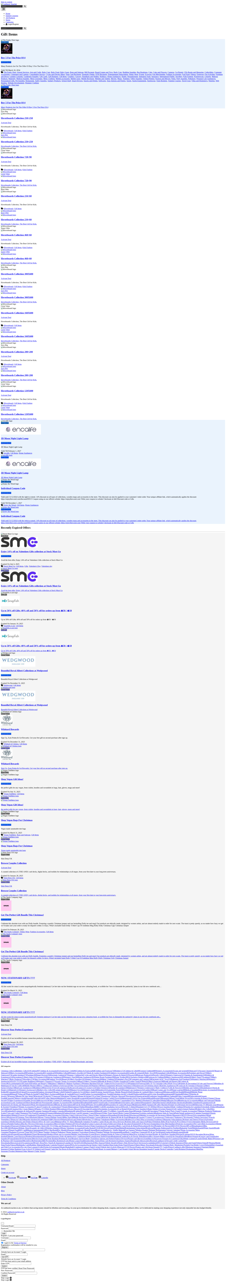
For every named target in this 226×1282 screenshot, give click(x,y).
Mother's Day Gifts (45, 1090)
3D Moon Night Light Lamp (14, 438)
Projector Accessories (185, 1124)
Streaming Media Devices (203, 1122)
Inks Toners (96, 1141)
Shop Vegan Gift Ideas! (12, 779)
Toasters (51, 1113)
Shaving (161, 1103)
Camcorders (112, 1126)
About (3, 1187)
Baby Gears (64, 72)
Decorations (19, 1077)
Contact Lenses (94, 1124)
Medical (63, 1084)
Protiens (29, 1136)
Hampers (25, 1113)
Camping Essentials (202, 1113)
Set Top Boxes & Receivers (66, 1149)
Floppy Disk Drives (126, 1143)
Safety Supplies (41, 81)
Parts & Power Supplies (138, 1109)
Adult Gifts (163, 1084)
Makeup (59, 1122)
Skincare (194, 1071)
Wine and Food (190, 1143)
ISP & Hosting (78, 1126)
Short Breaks (32, 1103)
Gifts (26, 566)
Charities (106, 1145)
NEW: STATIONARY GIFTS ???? (18, 978)
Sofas (11, 1088)
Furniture (31, 1075)
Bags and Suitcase (77, 72)
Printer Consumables (123, 1100)
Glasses (129, 1105)
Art (42, 1098)
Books (20, 1096)
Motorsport (127, 1098)
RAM (9, 1128)
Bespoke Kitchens (31, 1120)
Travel (118, 1098)
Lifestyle (48, 1096)
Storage (201, 1086)
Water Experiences (99, 1126)
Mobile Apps (75, 79)
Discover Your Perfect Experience (17, 1029)
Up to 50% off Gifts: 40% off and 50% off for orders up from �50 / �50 (36, 610)
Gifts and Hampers (107, 1100)
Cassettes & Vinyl (71, 1143)
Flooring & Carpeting (193, 1107)
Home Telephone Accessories (72, 1128)
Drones (131, 1145)
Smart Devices (77, 81)
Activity (114, 1147)
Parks (173, 79)
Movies (113, 79)
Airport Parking (189, 1109)
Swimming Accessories (108, 1109)
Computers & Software (24, 1111)
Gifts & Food (124, 1117)
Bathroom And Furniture (181, 1079)
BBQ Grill (100, 1107)
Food (94, 1103)
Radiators (14, 1132)
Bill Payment (89, 72)
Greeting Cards (108, 1098)
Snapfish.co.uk (9, 626)
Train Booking (161, 81)
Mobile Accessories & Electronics (154, 1115)
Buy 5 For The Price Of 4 (13, 57)
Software (73, 1088)
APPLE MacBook (50, 1130)
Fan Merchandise (158, 74)
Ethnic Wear (133, 74)
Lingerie (208, 77)
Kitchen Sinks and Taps (135, 1122)
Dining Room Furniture (104, 1077)
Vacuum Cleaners (207, 1071)
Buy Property (155, 1136)
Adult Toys (175, 1105)
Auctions (149, 1134)
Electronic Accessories (209, 1090)
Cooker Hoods (72, 1098)
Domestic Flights (88, 74)
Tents (27, 1132)
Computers (13, 1092)
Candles (124, 1136)
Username (4, 1238)
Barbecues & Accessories (189, 1100)
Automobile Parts (115, 1090)
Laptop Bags (129, 1111)
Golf (167, 1103)
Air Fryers (117, 1084)
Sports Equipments (139, 81)
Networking (144, 1126)
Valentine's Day (34, 566)
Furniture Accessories (36, 1073)
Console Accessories (189, 1111)
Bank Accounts (105, 1149)
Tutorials (205, 1147)
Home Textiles (121, 1077)
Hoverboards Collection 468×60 (16, 235)
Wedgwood (8, 685)
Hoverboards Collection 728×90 (16, 157)
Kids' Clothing (178, 1107)
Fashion (10, 1111)
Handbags (91, 1107)
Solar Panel (123, 1145)
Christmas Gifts (8, 1071)
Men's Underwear (157, 1092)
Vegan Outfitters (10, 794)
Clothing (35, 1071)
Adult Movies (134, 1149)
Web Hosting (51, 1109)
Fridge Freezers (102, 1088)
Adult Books (125, 1115)
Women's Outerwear (175, 1075)
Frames (15, 1134)
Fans (202, 1120)
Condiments (44, 1120)
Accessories (32, 1092)
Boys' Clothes (45, 1086)
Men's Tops (197, 1077)
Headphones (207, 1088)
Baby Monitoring (177, 1145)
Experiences (206, 1103)
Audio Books (89, 1128)
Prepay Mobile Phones (118, 1092)
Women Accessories (27, 1107)
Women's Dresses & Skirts (117, 1075)
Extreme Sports (102, 1092)
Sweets (80, 1149)
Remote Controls (50, 1145)
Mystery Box (38, 1143)
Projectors (12, 1117)
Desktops (66, 1096)
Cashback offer (180, 1147)
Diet (130, 1092)
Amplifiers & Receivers (153, 1139)
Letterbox (70, 1136)
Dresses (99, 1113)
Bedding (38, 1088)
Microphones (63, 1109)
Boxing (153, 1141)
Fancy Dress (89, 1115)
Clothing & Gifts (132, 1071)
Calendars (42, 1113)
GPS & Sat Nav (153, 1132)
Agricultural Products (88, 1132)
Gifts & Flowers (176, 1088)
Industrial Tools (145, 77)
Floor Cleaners (141, 1132)
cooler (147, 1141)
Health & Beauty (107, 1081)
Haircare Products (145, 1075)
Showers (14, 1143)
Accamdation (151, 1143)
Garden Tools (135, 1081)
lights (165, 1100)
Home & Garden (67, 1094)
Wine (155, 1107)
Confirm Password (8, 1273)
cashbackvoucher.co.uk (15, 1212)
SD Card (23, 1130)
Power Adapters (101, 1134)
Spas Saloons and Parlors (116, 81)
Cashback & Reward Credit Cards (170, 1141)
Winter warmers (190, 1139)
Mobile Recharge (87, 79)
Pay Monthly (63, 1130)
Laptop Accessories (54, 1115)
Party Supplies (181, 79)
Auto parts (43, 1139)
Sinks (174, 1132)
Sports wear (212, 1105)
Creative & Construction (52, 1107)
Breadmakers (198, 1126)
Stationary (179, 1117)
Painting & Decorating (189, 1084)
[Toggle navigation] (3, 9)
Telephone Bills (159, 1122)
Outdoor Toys (55, 1079)
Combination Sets (69, 1100)
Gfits (181, 1139)
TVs (126, 1084)
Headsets (147, 1100)
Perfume (35, 1117)
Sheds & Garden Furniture (98, 1073)
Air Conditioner (80, 1136)
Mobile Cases (13, 1136)
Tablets (98, 1098)
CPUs (179, 1122)
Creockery (165, 1143)
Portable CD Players (163, 1126)
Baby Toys (150, 1073)
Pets (46, 1088)
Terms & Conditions (8, 1199)
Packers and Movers (162, 79)
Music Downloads (148, 1145)
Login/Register (13, 24)
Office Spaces (99, 1143)
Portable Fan (189, 1145)
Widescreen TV (200, 1105)
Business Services (79, 1139)
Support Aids (73, 1130)
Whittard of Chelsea (11, 744)
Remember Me (9, 1231)
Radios (129, 1120)
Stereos (146, 1136)
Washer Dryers (94, 1105)
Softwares (102, 81)
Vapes (35, 1134)
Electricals (39, 1096)
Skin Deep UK (9, 878)
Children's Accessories (119, 1073)
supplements (168, 1094)
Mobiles (62, 1098)
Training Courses (174, 81)
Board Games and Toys (104, 72)
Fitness (193, 74)
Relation (182, 1149)
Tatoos (13, 1145)
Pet (186, 1136)
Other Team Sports (111, 1113)
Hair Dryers (186, 1098)
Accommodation (16, 1084)
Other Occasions (41, 1079)
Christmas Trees (24, 1117)
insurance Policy (59, 1136)
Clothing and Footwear (105, 1071)
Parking (16, 1128)
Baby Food (55, 72)
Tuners (112, 1128)
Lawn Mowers (75, 1109)
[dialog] (113, 1249)
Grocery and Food (207, 1136)
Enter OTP (5, 1263)
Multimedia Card (23, 1145)
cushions (159, 1120)
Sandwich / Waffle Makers (114, 1130)
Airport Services (23, 72)
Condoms (78, 1147)
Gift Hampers (53, 77)
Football (84, 1124)
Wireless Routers (142, 1130)
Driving (180, 1134)
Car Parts (97, 1096)
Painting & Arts (65, 1139)
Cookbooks (32, 1115)
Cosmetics (51, 1073)
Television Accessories (45, 1124)
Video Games (183, 1096)
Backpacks (89, 1143)
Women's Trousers (46, 1081)
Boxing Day (173, 1100)
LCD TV (153, 1084)
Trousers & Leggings (170, 1139)
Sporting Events (88, 1134)
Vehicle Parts (201, 1143)
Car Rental (179, 72)
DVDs (76, 1124)
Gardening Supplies (31, 77)
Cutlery (36, 1098)
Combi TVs (107, 1111)
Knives (207, 1134)
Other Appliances (102, 1115)
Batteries (134, 1117)
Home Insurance (73, 1132)
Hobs (171, 1115)
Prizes (171, 1147)
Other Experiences (17, 1100)
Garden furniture (19, 1075)
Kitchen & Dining (110, 1117)
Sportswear (151, 81)
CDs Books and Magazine (194, 72)
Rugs (123, 1132)
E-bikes (141, 1141)
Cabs (150, 72)
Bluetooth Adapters (83, 1122)
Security (8, 1134)
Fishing (23, 1126)
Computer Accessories (61, 1103)
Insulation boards (146, 1149)
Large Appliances (18, 1103)
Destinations (191, 1149)
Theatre (65, 1107)
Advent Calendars (174, 1130)
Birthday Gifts (23, 1071)
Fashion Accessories (173, 74)
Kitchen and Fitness (191, 1120)
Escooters (82, 1098)
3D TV (50, 1126)
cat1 (20, 1143)
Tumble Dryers (31, 1100)
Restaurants (30, 81)
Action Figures (166, 1109)
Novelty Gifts (159, 1075)
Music (119, 79)
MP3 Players (55, 1120)
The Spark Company (11, 932)
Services (22, 1136)
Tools (7, 1145)
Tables (68, 1092)
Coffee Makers (51, 1098)
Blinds (15, 1115)
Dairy (182, 1136)
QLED (81, 1143)
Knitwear (150, 1128)
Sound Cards (50, 1149)
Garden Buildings (30, 1081)
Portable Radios (14, 1124)
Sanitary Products (54, 81)
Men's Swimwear (52, 1094)
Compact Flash (88, 1147)
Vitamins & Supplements (194, 1075)
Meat (131, 1134)
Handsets (70, 1111)
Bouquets (166, 1098)
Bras (151, 1098)
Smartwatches (143, 1096)
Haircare (147, 1094)
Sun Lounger (33, 1147)
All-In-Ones (175, 1136)
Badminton (116, 1136)
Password (4, 1228)
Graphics (71, 77)
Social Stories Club (94, 1145)
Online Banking (15, 1149)
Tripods (96, 1149)
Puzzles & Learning (118, 1088)
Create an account (7, 1172)
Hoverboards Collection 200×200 (17, 352)
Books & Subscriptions (65, 1105)
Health (104, 1105)
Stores (8, 20)
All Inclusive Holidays (138, 1077)
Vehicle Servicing (201, 1117)
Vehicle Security (111, 1143)
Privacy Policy (6, 1195)
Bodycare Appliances (24, 1088)
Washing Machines (91, 1084)
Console (142, 1117)
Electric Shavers (119, 1096)
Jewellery (178, 77)
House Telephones (103, 1120)
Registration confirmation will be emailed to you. (19, 1245)
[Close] (2, 1223)
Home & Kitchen (86, 1096)
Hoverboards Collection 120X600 (17, 391)
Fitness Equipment (109, 1086)
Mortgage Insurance (194, 1147)
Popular (158, 1098)
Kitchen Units (69, 1115)
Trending (14, 1107)
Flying (11, 1139)
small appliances (187, 1113)
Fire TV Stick (69, 1122)
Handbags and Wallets (90, 77)
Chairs (27, 1084)
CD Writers (36, 1149)
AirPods (149, 1122)
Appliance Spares (124, 1141)
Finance (21, 1134)
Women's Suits (90, 1090)
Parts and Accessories (63, 1134)
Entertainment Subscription (118, 74)
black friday (30, 1077)
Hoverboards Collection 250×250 (17, 118)
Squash (156, 1147)
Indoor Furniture (75, 1084)
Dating (17, 1139)
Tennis (60, 1145)
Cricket (98, 1147)
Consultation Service (37, 74)
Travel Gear (186, 81)
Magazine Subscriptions (173, 1120)
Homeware (170, 1092)
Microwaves (43, 1100)
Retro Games (125, 1113)
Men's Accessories (18, 1073)
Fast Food (186, 74)
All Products (10, 18)
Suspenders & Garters (117, 1105)
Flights (212, 1098)
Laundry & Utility (38, 1128)
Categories (10, 22)
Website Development (16, 83)
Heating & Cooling (141, 1092)
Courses (66, 1145)
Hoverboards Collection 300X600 (17, 274)
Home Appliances (114, 77)
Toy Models (137, 1100)
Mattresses (132, 1088)
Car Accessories (14, 1147)
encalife (7, 453)
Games (82, 1088)
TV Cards (164, 1147)
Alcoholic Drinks (209, 1107)
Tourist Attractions (125, 1086)
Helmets (152, 1130)
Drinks (90, 1098)
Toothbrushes (85, 1141)
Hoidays (51, 1134)
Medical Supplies (22, 79)
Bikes (99, 1111)
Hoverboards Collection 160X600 (17, 313)
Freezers (13, 1096)
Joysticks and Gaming (132, 1103)
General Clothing (147, 1071)
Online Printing (148, 79)
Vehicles (125, 1134)
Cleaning (15, 1109)
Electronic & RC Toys (161, 1079)
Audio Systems (109, 1103)
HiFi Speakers (149, 1105)
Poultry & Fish (159, 1134)
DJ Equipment (17, 1141)
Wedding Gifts (63, 1073)
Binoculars (88, 1149)
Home (8, 14)
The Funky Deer (10, 72)
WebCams (91, 1136)
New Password (6, 1271)
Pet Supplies (20, 81)
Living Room (157, 1094)
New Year (48, 1143)
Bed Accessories (209, 1124)
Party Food (176, 1111)
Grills (41, 1147)
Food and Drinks (76, 1120)
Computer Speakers (42, 1111)
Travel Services (140, 1143)
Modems (19, 1151)
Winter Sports (58, 1117)
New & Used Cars (47, 1122)
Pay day (24, 1147)
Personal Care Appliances (206, 79)
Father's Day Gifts (204, 1109)
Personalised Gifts (164, 1073)
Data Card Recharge (73, 74)
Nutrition (126, 79)
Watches (211, 81)
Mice (57, 1124)
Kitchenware (199, 77)
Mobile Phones (31, 1086)
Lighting (187, 1077)
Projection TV (89, 1120)
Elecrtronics (131, 1096)
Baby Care (46, 72)
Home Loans (75, 1141)
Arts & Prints (133, 1126)
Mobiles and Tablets (102, 79)
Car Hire (137, 1120)
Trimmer (166, 1145)
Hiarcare (121, 1147)
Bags (82, 1081)
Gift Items (63, 77)
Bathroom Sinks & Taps (164, 1113)
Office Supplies (136, 79)
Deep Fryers (187, 1122)
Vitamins (178, 1094)
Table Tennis (40, 1151)
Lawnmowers (159, 1117)
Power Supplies (165, 1107)
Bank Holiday (154, 1109)
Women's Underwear (146, 1088)
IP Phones (211, 1143)
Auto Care (76, 1113)
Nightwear (138, 1094)
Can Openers (130, 1130)
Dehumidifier (210, 1145)
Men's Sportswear (174, 1077)
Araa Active (27, 1149)
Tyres (100, 1103)
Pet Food (33, 1113)
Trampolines (156, 1124)
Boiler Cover (199, 1145)
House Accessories (180, 1073)
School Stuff (66, 81)
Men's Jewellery (77, 1079)
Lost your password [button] (15, 1236)
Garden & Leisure (137, 1073)
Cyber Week (29, 1096)
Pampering (136, 1113)
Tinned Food (14, 1130)
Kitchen (52, 1105)
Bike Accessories (118, 1120)
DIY (159, 1143)
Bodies (119, 1103)
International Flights (167, 77)
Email (3, 1240)
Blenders (102, 1090)
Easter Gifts (59, 1092)
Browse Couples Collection (14, 863)
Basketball (70, 1147)
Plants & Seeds (32, 1094)
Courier (199, 1139)
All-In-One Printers (140, 1098)
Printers (75, 1096)
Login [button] (24, 1252)
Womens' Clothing (32, 83)
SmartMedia (120, 1128)
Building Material (37, 1145)
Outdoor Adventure (46, 1092)
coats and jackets (182, 1071)
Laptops (207, 1077)
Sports (129, 81)
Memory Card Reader (120, 1149)
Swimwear (136, 1115)
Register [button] (4, 1236)
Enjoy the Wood (10, 505)
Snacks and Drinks (91, 81)
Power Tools (107, 1094)
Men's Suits (91, 1092)
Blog (3, 1191)
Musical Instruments (35, 1130)
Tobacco (22, 1094)
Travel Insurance (89, 1111)
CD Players (145, 1124)
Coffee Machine (163, 1105)
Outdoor (68, 1113)
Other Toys (75, 1086)
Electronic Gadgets (58, 1075)
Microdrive (27, 1141)
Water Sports (209, 1128)
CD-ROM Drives (102, 1128)
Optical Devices (121, 1139)
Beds (145, 1081)
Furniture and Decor (198, 1073)
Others (138, 1145)
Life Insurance (58, 1143)
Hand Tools (176, 1098)
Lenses (180, 1132)
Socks (88, 1126)
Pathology (192, 79)
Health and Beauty (171, 1081)
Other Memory (29, 1151)
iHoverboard (8, 131)
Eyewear (148, 74)
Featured (136, 1124)
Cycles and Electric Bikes (55, 74)
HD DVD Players (179, 1126)
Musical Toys (77, 1090)
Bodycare (100, 1130)
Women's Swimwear (28, 1090)
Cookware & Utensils (187, 1086)
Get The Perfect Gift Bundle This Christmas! (22, 915)
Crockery (90, 1088)
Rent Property (194, 1136)
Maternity (11, 79)
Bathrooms (138, 1105)
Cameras (171, 72)
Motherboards (198, 1128)
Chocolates (154, 1111)
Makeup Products (205, 1111)
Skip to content (6, 2)
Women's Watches (200, 1079)
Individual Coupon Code (13, 488)
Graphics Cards (98, 1122)
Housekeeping (132, 77)
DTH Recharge (101, 74)
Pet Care (198, 1124)
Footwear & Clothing (157, 1077)
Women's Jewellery (78, 1073)
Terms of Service (20, 1243)
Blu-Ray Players (28, 1124)
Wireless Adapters (53, 1128)
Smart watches (178, 1090)
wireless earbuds (148, 1113)
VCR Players (130, 1147)
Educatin (159, 1145)
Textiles (12, 1151)
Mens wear (165, 1136)
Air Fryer (54, 1088)
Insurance (155, 77)
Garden (148, 1090)
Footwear (200, 74)
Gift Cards (43, 77)
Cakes (38, 1107)
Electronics (86, 1086)
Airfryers (79, 1115)
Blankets (59, 1113)
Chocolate (86, 1109)
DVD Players (189, 1115)
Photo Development (39, 1105)
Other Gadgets (55, 1100)
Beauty (66, 1079)
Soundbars (114, 1115)
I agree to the (15, 1243)
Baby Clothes (162, 1088)
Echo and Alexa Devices (115, 1122)
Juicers (36, 1122)
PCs (189, 1126)
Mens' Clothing (49, 79)
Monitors (54, 1084)
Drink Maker (208, 1139)
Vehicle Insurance (177, 1143)
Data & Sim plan (125, 1124)
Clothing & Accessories (50, 1071)
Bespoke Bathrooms (162, 1128)
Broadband (86, 1103)
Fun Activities (210, 74)
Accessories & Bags (200, 1098)
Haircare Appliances (55, 1077)
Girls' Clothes (105, 1084)
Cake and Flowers (160, 72)
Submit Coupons (12, 16)
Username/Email (7, 1226)
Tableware (113, 1124)
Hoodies (134, 1141)
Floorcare (15, 1126)
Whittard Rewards (10, 729)
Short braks (114, 1145)
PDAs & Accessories (78, 1145)
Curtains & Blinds (62, 1090)
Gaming (95, 1109)
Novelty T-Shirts (130, 1107)
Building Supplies (129, 72)
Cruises (149, 1117)
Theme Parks (165, 1111)
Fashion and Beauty (40, 1084)
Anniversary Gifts (68, 1071)
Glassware (57, 1096)
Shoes (15, 1094)
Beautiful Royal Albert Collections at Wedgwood (24, 670)
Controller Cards (172, 1149)
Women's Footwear (93, 1079)
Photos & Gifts (17, 1120)
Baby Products (17, 1079)
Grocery (78, 77)
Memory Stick (40, 1126)
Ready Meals (84, 1130)
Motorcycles (20, 1098)
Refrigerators (161, 1130)
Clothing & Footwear (85, 1071)
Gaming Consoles (16, 77)
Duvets (30, 1126)
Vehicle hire (106, 1147)
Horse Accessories (188, 1130)
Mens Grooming (36, 79)
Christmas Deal (153, 1086)
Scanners (48, 1136)
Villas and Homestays (199, 81)
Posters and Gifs (142, 1147)
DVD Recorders (197, 1134)
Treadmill (41, 1115)
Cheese (93, 1130)
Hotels (124, 77)
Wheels (65, 1120)
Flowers (132, 1075)
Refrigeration (37, 1141)
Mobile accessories (63, 79)
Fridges (186, 1094)
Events (141, 74)
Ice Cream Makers (28, 1109)
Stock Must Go (9, 566)
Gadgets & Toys (79, 1092)
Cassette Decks (159, 1149)
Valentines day (46, 566)
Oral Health (180, 1092)
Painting (100, 1132)
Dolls (14, 1122)
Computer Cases (88, 1113)
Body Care (118, 72)
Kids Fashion (188, 77)
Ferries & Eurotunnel (52, 1147)
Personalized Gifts (7, 81)
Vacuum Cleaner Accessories (66, 1081)
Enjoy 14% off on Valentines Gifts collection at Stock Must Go (31, 551)
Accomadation (201, 1115)
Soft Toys (174, 1084)
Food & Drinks (81, 1105)
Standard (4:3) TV (144, 1107)
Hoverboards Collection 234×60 (16, 196)
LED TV (17, 1081)
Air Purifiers (175, 1128)
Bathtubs (29, 1134)
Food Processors (45, 1103)
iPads (177, 1113)
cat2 (43, 1149)
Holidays (103, 77)
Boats (63, 1147)
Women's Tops (71, 1077)
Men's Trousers (92, 1081)
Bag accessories (148, 1120)
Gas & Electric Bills (135, 1136)
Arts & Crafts (18, 1086)
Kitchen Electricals (178, 1103)
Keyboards (189, 1117)
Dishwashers (195, 1096)
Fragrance (41, 1077)
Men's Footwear (156, 1081)
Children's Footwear (60, 1086)
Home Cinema (45, 1117)
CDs (152, 1126)
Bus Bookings (142, 72)
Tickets (108, 1136)
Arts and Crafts (35, 72)
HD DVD (34, 1132)
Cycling (129, 1094)
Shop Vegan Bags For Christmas (16, 820)
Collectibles (209, 72)
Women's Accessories (164, 1071)
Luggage (187, 1134)
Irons (151, 1147)
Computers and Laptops (19, 74)
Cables (78, 1111)
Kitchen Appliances (169, 1086)
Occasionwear (27, 1143)
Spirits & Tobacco (115, 1134)
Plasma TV (41, 1109)
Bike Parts (68, 1117)
